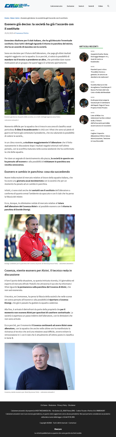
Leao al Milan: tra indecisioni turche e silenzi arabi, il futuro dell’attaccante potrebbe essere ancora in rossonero (101, 120)
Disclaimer (71, 405)
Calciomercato (56, 6)
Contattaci (72, 423)
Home (7, 18)
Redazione (52, 405)
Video (100, 6)
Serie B (91, 6)
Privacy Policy (62, 405)
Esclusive (70, 6)
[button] (108, 6)
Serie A (81, 6)
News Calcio (14, 18)
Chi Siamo (44, 405)
